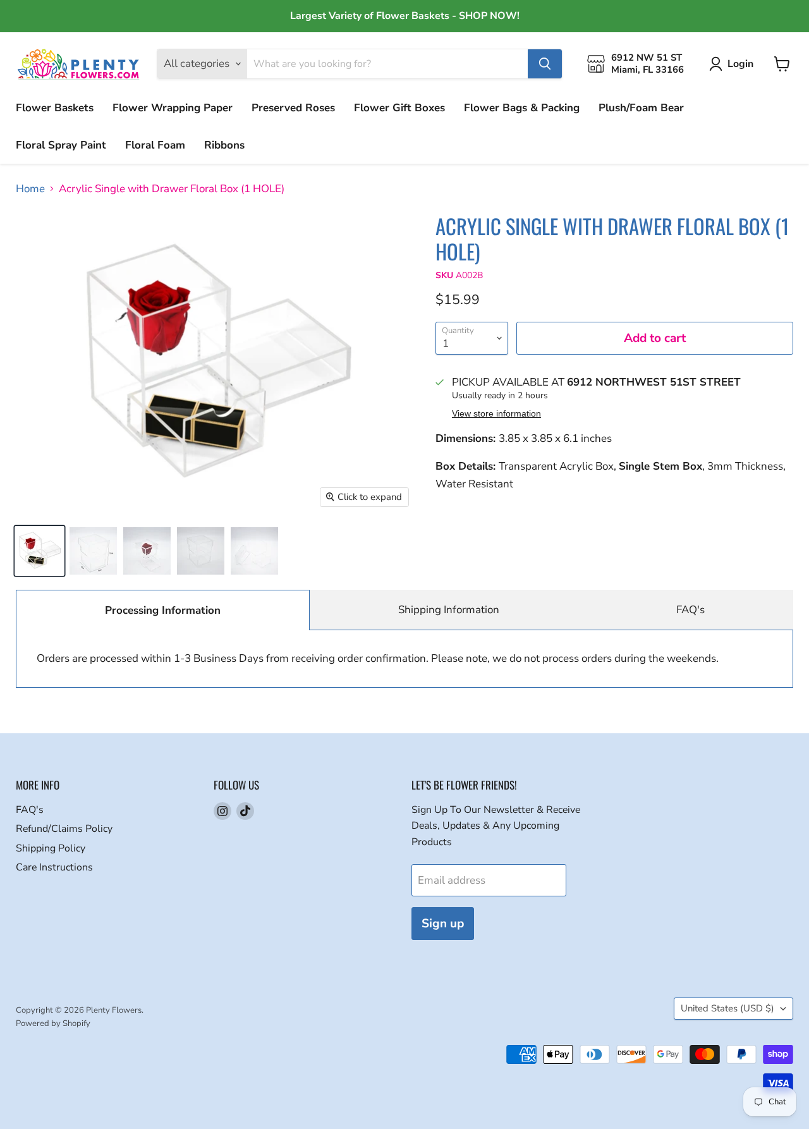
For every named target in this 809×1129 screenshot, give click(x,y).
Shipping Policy (50, 848)
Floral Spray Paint (61, 145)
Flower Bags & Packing (522, 108)
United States (727, 1008)
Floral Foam (155, 145)
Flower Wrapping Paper (173, 108)
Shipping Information (448, 609)
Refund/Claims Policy (64, 829)
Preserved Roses (293, 108)
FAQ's (690, 609)
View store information (496, 413)
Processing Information (163, 610)
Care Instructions (54, 867)
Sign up (443, 923)
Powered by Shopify (53, 1023)
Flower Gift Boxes (399, 108)
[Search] (545, 63)
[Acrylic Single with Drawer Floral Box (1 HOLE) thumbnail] (39, 551)
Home (30, 189)
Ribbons (224, 145)
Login (740, 64)
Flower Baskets (55, 108)
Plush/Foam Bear (641, 108)
